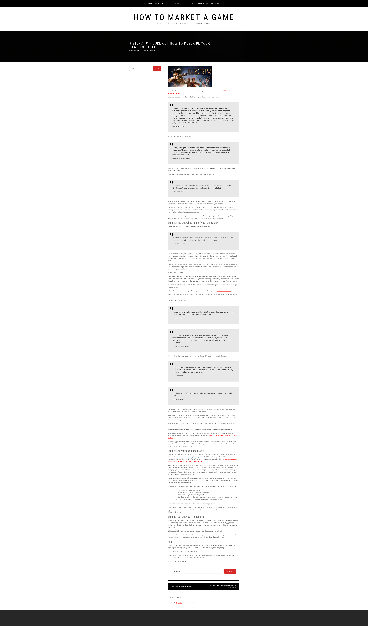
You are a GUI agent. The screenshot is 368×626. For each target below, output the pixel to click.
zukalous (152, 50)
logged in (179, 603)
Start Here (147, 3)
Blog (157, 3)
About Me (215, 3)
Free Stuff (203, 3)
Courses (166, 3)
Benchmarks (178, 3)
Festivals (191, 3)
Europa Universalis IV (224, 291)
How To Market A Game (184, 17)
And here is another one (194, 461)
